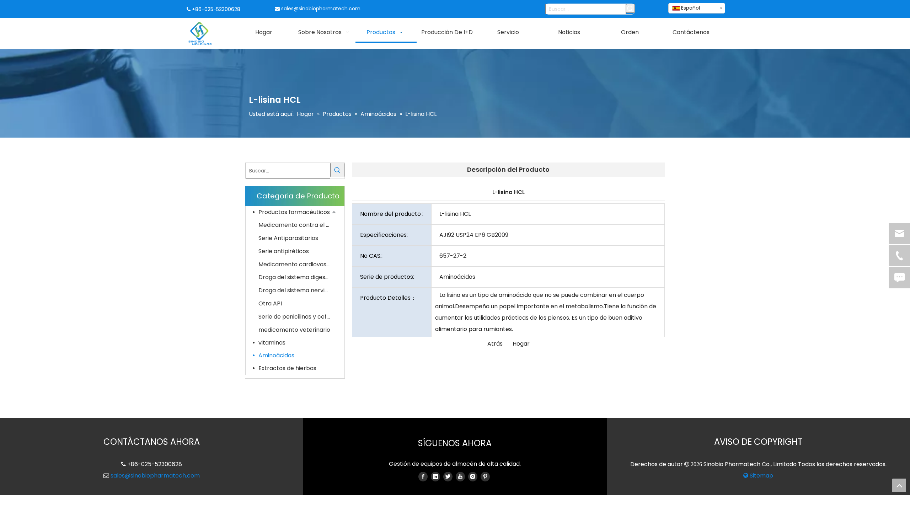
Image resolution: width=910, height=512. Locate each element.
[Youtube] (460, 476)
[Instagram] (472, 476)
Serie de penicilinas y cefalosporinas (297, 317)
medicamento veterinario (294, 330)
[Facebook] (423, 476)
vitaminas (271, 342)
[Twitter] (448, 476)
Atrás (495, 344)
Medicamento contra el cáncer (297, 225)
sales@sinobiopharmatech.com (320, 8)
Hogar (521, 344)
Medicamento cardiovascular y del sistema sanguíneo (297, 264)
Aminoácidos (276, 355)
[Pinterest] (485, 476)
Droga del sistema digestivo (297, 277)
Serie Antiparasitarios (288, 238)
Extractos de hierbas (287, 368)
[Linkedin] (435, 476)
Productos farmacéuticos (294, 212)
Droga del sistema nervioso (296, 290)
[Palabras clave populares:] (630, 8)
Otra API (270, 303)
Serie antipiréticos (283, 251)
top (899, 485)
